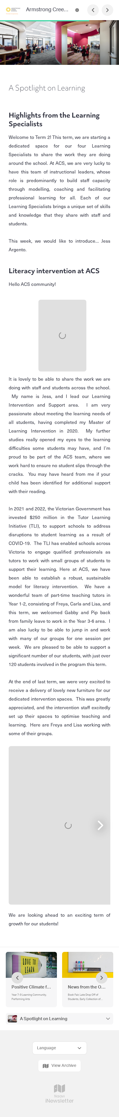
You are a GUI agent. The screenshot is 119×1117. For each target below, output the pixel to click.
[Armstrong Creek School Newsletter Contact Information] (77, 10)
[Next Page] (107, 10)
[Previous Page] (93, 10)
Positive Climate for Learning (31, 987)
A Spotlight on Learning (43, 1019)
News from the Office (87, 987)
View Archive (63, 1066)
